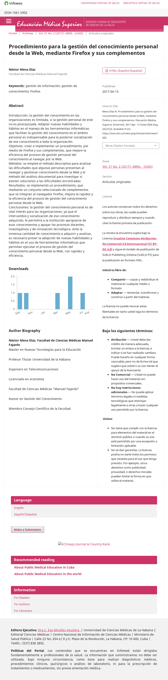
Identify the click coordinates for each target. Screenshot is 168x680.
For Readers (22, 598)
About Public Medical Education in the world (47, 574)
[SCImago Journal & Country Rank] (84, 544)
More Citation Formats (120, 146)
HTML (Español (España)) (125, 71)
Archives (27, 33)
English (19, 508)
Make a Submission (27, 530)
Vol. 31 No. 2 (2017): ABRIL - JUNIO (61, 33)
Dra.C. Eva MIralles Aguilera (59, 630)
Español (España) (25, 514)
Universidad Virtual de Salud (100, 3)
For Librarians (23, 611)
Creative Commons (126, 238)
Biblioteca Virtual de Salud (141, 3)
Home (13, 33)
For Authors (22, 604)
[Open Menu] (8, 21)
